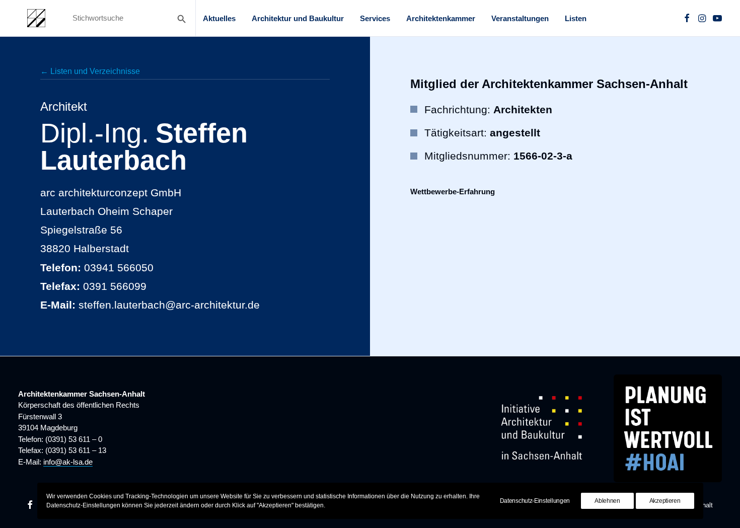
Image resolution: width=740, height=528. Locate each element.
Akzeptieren (665, 500)
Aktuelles (219, 18)
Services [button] (375, 18)
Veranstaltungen (520, 18)
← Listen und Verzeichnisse (90, 71)
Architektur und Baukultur (298, 18)
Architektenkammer (440, 18)
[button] (687, 18)
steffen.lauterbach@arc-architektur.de (169, 305)
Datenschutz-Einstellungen (535, 500)
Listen (575, 18)
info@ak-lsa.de (68, 462)
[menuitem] (219, 18)
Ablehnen (607, 500)
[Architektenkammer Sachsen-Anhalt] (36, 18)
